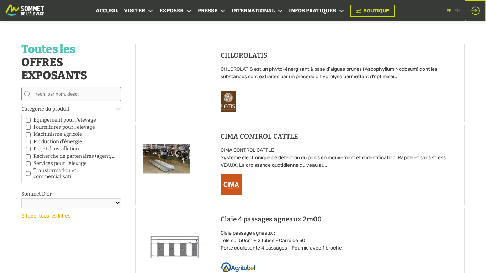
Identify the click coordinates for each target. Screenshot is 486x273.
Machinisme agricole (57, 134)
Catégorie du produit (45, 109)
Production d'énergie (57, 142)
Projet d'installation (56, 149)
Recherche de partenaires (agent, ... (74, 156)
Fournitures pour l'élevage (64, 127)
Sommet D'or (36, 194)
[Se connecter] (475, 10)
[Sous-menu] (151, 11)
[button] (372, 11)
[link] (107, 10)
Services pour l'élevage (60, 163)
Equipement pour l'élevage (64, 120)
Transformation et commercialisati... (54, 173)
